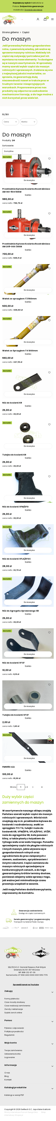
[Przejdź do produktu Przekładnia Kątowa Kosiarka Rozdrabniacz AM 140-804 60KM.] (28, 169)
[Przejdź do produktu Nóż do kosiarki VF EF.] (28, 643)
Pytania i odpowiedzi (14, 1028)
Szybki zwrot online (13, 1012)
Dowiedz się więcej (33, 9)
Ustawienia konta (12, 1053)
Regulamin (9, 1035)
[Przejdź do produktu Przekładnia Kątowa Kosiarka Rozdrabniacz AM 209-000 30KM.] (28, 224)
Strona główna (10, 32)
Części (25, 32)
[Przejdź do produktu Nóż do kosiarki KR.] (28, 383)
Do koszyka (29, 180)
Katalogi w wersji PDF (14, 1095)
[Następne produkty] (33, 787)
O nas (7, 1072)
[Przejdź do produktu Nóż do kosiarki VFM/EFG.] (28, 487)
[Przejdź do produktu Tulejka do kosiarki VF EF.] (28, 695)
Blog (6, 1076)
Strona (13, 787)
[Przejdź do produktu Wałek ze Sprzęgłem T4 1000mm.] (28, 331)
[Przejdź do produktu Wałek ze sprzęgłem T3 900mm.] (28, 279)
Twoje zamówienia (13, 1050)
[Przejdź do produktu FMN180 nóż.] (28, 747)
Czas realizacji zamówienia (17, 1005)
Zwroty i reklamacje (13, 1009)
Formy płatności (11, 998)
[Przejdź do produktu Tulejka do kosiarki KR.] (28, 435)
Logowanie (9, 1057)
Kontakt (7, 1079)
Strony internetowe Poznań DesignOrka (21, 1112)
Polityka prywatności (14, 1031)
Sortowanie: (8, 145)
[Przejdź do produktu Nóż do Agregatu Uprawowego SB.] (28, 591)
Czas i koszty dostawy (14, 1002)
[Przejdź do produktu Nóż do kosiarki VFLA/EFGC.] (28, 539)
